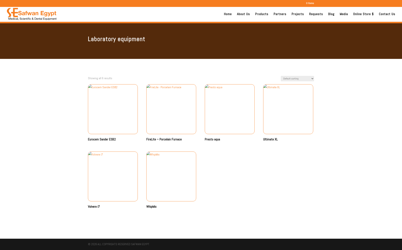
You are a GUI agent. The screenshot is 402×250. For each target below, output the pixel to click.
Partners (280, 14)
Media (344, 14)
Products (261, 14)
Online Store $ (363, 14)
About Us (243, 14)
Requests (316, 14)
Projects (298, 14)
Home (228, 14)
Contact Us (387, 14)
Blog (331, 14)
